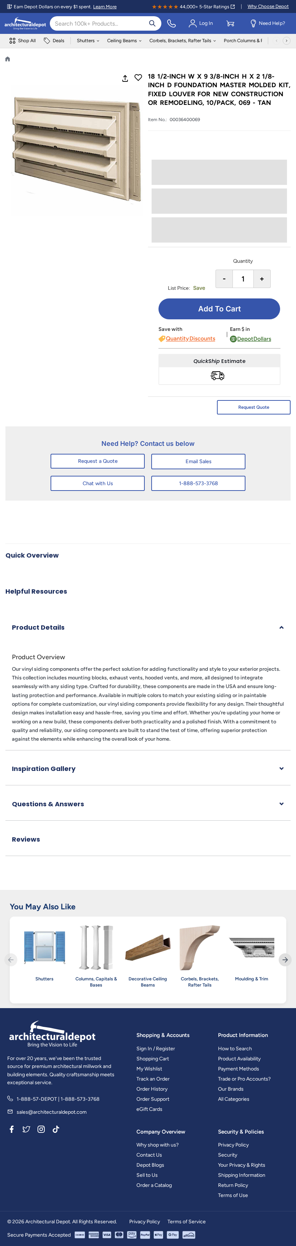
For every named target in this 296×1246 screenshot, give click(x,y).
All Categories (233, 1099)
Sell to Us (147, 1175)
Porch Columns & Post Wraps (254, 40)
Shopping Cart (152, 1059)
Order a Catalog (154, 1185)
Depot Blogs (150, 1165)
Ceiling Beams (122, 40)
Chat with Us (98, 483)
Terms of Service (186, 1222)
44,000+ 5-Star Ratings (204, 6)
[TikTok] (56, 1131)
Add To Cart (219, 308)
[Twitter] (26, 1131)
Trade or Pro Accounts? (244, 1079)
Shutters (86, 40)
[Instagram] (41, 1131)
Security (227, 1155)
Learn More (105, 6)
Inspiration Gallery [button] (43, 768)
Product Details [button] (38, 627)
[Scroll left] (276, 41)
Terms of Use (233, 1195)
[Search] (152, 23)
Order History (151, 1089)
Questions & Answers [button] (48, 803)
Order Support (152, 1099)
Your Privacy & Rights (241, 1165)
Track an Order (153, 1079)
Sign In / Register (155, 1049)
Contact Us (149, 1155)
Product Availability (239, 1059)
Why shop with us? (157, 1145)
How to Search (235, 1049)
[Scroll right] (287, 41)
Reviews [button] (26, 839)
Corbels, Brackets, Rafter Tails (180, 40)
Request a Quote (98, 461)
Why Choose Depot (268, 6)
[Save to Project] (138, 78)
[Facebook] (11, 1131)
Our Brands (231, 1089)
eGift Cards (149, 1109)
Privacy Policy (233, 1145)
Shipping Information (241, 1175)
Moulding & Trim (251, 978)
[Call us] (171, 23)
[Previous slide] (10, 959)
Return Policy (233, 1185)
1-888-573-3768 (198, 483)
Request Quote (253, 407)
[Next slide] (285, 959)
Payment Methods (238, 1069)
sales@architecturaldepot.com (52, 1112)
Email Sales (199, 461)
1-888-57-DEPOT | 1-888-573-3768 (58, 1099)
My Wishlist (149, 1069)
